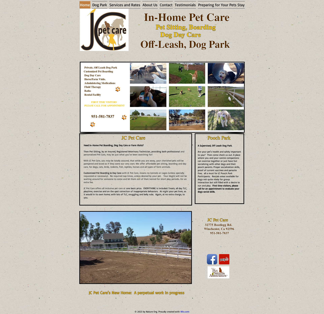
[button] (148, 73)
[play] (237, 127)
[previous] (136, 98)
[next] (238, 98)
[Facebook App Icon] (212, 259)
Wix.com (185, 311)
